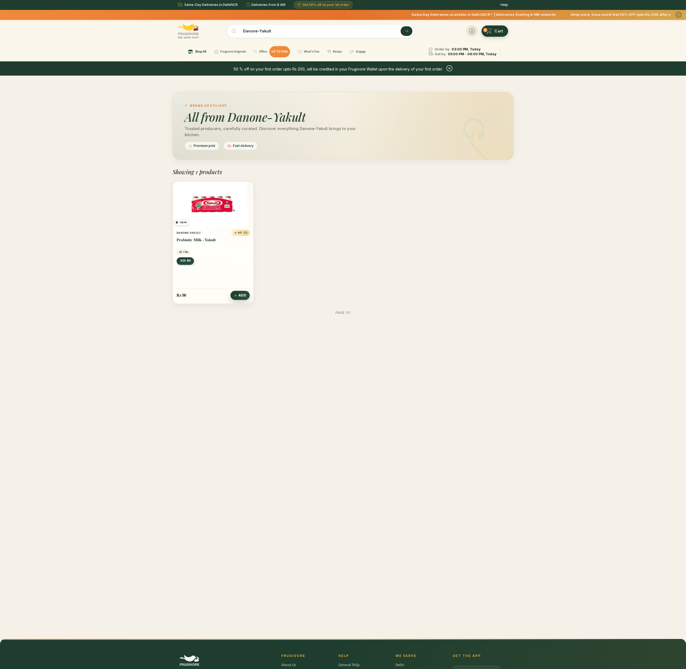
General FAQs (349, 665)
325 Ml (185, 260)
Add (242, 295)
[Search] (406, 31)
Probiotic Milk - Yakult (196, 240)
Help (504, 5)
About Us (288, 665)
